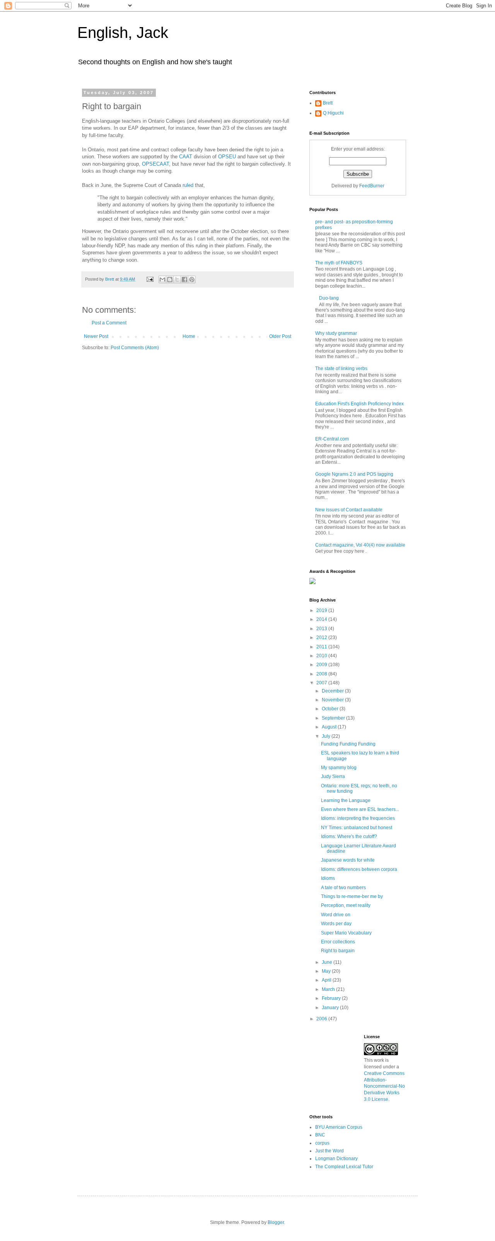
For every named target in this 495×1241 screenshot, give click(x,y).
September (334, 718)
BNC (320, 1135)
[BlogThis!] (170, 279)
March (329, 989)
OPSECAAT (155, 164)
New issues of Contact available (348, 510)
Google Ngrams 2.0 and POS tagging (354, 474)
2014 (322, 619)
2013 (322, 628)
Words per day (336, 923)
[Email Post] (150, 279)
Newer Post (96, 336)
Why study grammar (336, 333)
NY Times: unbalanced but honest (356, 827)
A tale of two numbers (343, 887)
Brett (328, 103)
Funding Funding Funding (348, 744)
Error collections (338, 941)
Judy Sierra (333, 776)
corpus (322, 1143)
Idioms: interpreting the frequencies (358, 818)
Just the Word (329, 1151)
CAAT (185, 156)
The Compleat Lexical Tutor (344, 1166)
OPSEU (227, 156)
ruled (188, 185)
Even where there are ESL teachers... (360, 809)
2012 (322, 637)
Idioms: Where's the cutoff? (349, 836)
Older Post (280, 336)
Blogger (276, 1222)
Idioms (328, 878)
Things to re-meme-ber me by (352, 896)
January (331, 1007)
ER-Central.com (332, 439)
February (332, 998)
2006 (322, 1019)
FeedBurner (371, 186)
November (333, 700)
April (327, 980)
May (327, 971)
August (330, 727)
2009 (322, 664)
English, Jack (122, 32)
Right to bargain (338, 950)
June (327, 962)
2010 (322, 655)
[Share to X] (177, 279)
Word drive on (335, 914)
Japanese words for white (348, 860)
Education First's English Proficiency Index (359, 403)
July (326, 736)
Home (189, 336)
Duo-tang (329, 298)
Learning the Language (345, 800)
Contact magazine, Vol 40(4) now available (360, 545)
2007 (322, 683)
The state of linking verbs (341, 368)
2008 (322, 674)
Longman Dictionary (336, 1158)
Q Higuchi (333, 113)
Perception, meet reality (345, 905)
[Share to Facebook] (184, 279)
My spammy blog (339, 767)
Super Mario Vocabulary (346, 933)
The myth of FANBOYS (338, 263)
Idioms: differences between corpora (359, 869)
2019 (322, 610)
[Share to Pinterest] (192, 279)
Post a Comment (109, 323)
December (333, 691)
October (331, 708)
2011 (322, 647)
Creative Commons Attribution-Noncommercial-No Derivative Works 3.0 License (384, 1086)
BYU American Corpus (338, 1127)
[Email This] (162, 279)
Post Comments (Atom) (135, 347)
